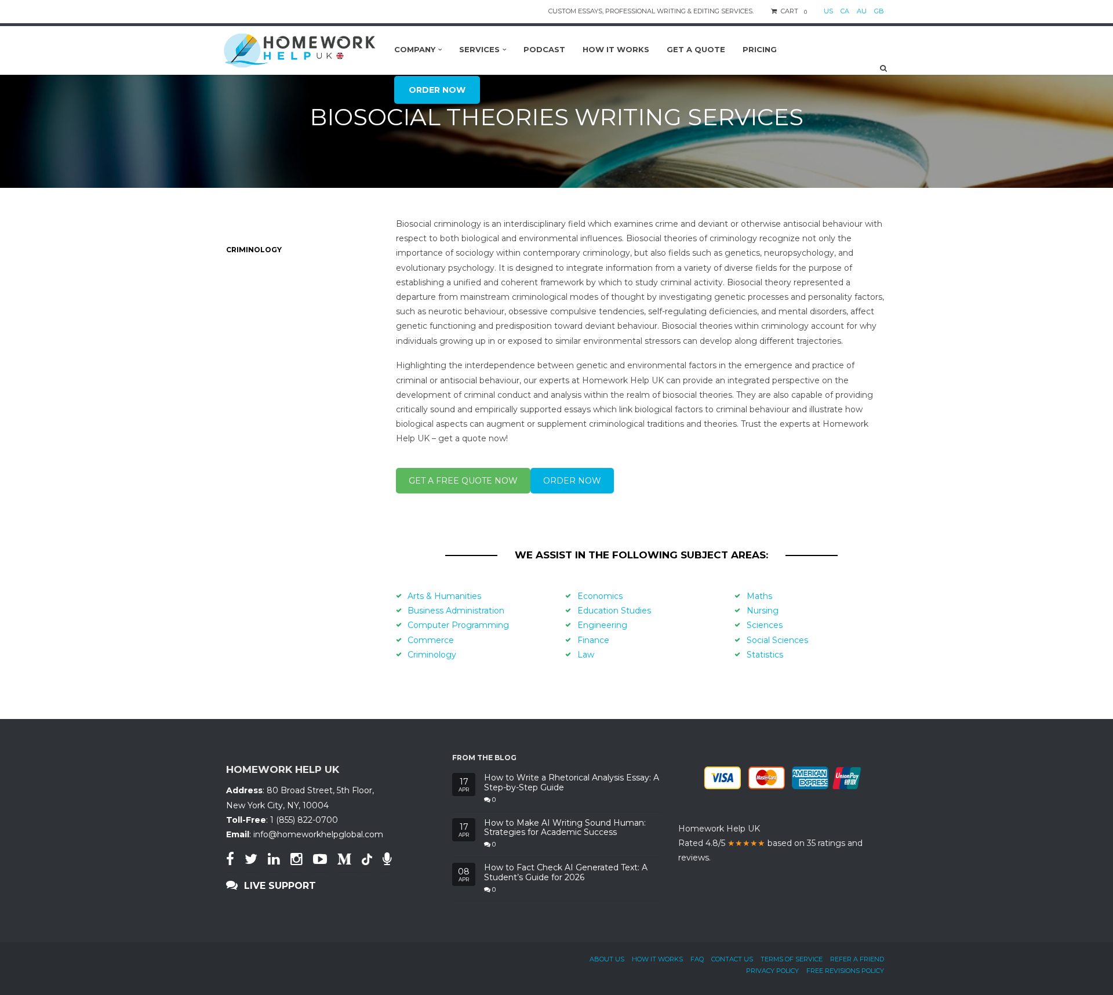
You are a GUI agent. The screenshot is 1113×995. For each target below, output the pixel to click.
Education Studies (614, 610)
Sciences (765, 625)
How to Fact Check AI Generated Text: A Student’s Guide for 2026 (566, 873)
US (828, 11)
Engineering (602, 625)
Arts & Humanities (444, 596)
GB (879, 11)
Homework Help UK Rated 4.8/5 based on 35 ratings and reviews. (770, 843)
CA (845, 11)
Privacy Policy (772, 971)
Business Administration (456, 610)
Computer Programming (458, 625)
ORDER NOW (572, 480)
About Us (607, 959)
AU (862, 11)
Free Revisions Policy (845, 971)
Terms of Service (792, 959)
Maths (759, 596)
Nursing (763, 610)
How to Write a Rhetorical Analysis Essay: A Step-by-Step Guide (571, 783)
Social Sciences (777, 640)
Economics (600, 596)
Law (585, 654)
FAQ (697, 959)
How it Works (657, 959)
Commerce (431, 640)
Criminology (432, 654)
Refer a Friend (857, 959)
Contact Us (732, 959)
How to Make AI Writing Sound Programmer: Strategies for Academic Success (565, 828)
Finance (593, 640)
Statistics (765, 654)
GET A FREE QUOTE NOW (463, 480)
